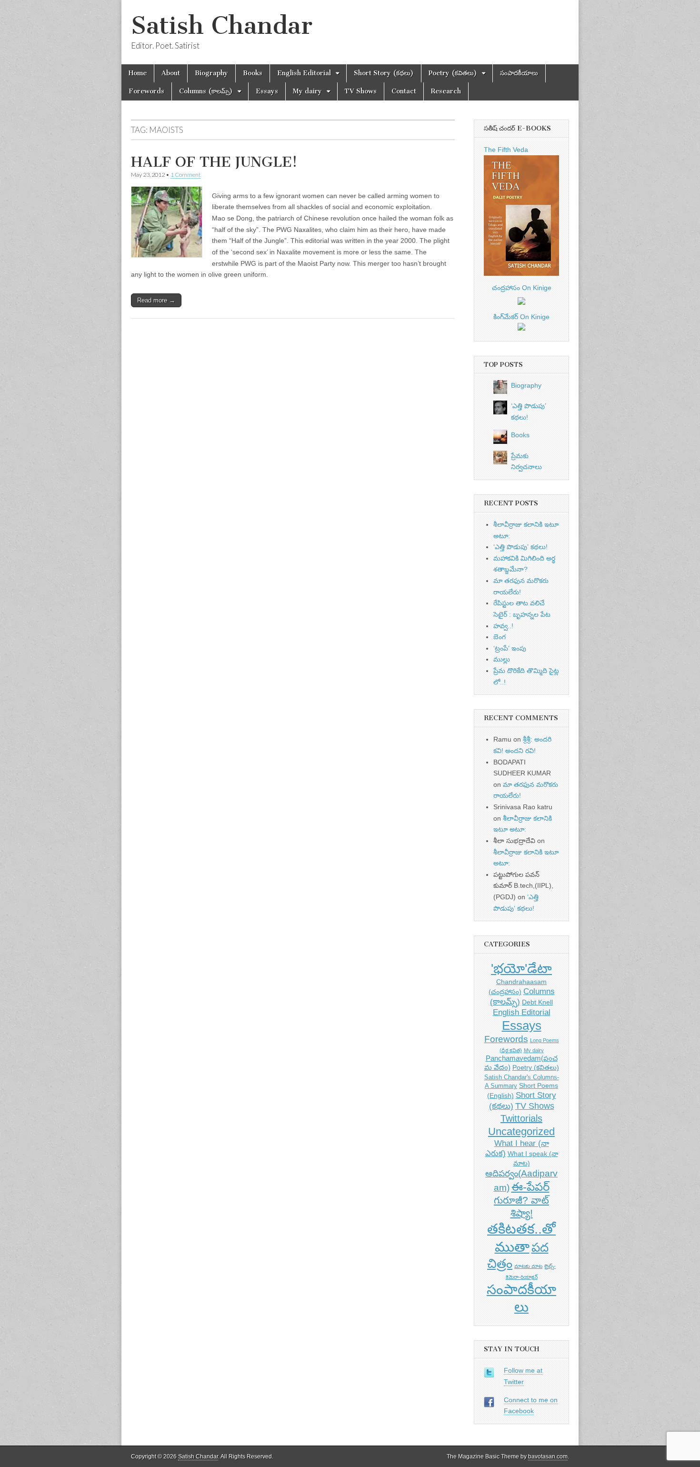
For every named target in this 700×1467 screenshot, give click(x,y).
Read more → (156, 300)
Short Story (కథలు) (384, 73)
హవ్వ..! (503, 626)
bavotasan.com (548, 1456)
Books (252, 73)
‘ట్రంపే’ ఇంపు (509, 648)
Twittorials (521, 1118)
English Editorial (304, 73)
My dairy (307, 91)
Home (138, 73)
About (170, 73)
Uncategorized (521, 1131)
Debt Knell (537, 1002)
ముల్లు (501, 659)
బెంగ (499, 637)
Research (446, 91)
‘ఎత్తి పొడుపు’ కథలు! (520, 547)
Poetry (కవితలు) (453, 73)
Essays (267, 91)
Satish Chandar (221, 25)
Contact (403, 91)
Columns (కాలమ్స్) (206, 91)
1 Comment (185, 174)
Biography (211, 73)
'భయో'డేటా (521, 968)
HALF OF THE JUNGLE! (214, 162)
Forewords (146, 91)
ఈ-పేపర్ (530, 1186)
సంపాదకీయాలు (519, 73)
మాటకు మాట (528, 1266)
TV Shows (361, 91)
